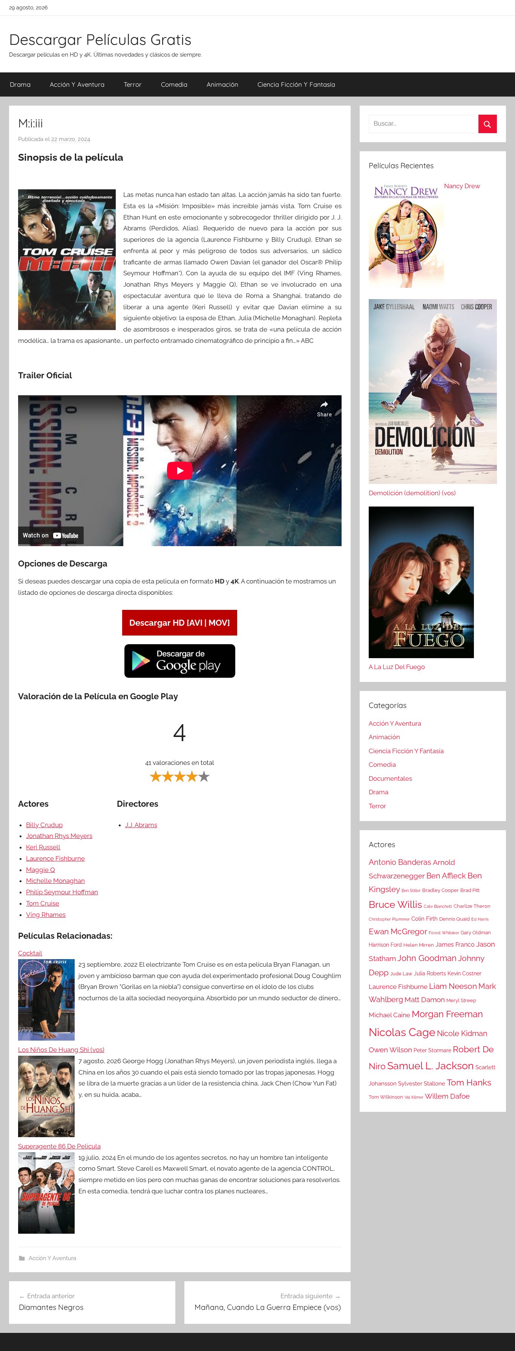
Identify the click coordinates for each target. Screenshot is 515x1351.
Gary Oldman (476, 932)
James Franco (455, 944)
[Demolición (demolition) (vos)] (433, 393)
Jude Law (401, 973)
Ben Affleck (446, 875)
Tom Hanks (469, 1082)
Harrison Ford (385, 945)
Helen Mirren (418, 945)
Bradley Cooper (440, 890)
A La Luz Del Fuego (397, 667)
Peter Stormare (432, 1050)
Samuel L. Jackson (430, 1065)
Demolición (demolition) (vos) (412, 493)
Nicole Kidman (462, 1033)
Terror (133, 84)
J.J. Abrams (141, 825)
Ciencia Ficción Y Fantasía (296, 84)
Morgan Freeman (447, 1014)
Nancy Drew (462, 186)
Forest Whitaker (444, 932)
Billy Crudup (44, 825)
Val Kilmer (414, 1097)
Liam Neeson (453, 986)
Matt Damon (425, 1000)
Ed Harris (480, 919)
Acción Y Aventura (77, 84)
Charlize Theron (472, 906)
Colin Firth (424, 918)
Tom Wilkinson (386, 1097)
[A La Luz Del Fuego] (421, 584)
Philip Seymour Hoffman (62, 892)
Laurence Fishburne (55, 858)
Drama (20, 84)
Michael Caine (389, 1015)
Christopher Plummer (389, 919)
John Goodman (427, 958)
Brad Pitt (470, 890)
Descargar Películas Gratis (100, 39)
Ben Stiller (411, 890)
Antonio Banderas (400, 862)
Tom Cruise (42, 903)
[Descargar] (179, 676)
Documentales (390, 778)
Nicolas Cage (402, 1032)
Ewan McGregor (398, 931)
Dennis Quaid (454, 919)
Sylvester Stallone (421, 1083)
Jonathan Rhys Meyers (59, 836)
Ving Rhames (46, 914)
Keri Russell (43, 847)
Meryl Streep (461, 1000)
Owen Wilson (390, 1050)
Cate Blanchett (438, 906)
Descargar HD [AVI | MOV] (179, 623)
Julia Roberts (430, 973)
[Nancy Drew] (406, 236)
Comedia (174, 84)
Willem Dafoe (447, 1096)
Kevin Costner (464, 973)
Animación (222, 84)
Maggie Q (40, 870)
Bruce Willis (395, 904)
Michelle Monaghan (55, 880)
